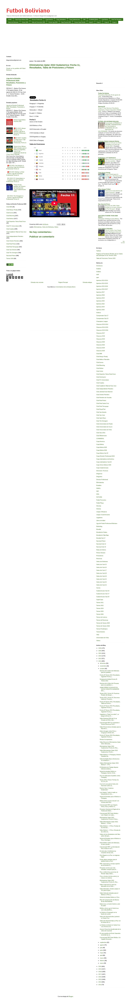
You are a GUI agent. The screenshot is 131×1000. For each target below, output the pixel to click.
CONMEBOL (100, 438)
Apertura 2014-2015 (102, 283)
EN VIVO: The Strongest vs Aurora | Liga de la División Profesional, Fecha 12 (14, 197)
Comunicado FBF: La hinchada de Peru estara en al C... (110, 847)
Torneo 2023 (99, 608)
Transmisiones (100, 632)
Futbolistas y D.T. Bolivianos (107, 157)
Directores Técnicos (102, 470)
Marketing (99, 526)
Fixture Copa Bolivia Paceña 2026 (19, 120)
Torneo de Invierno (101, 617)
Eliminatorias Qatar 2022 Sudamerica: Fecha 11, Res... (109, 881)
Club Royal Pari (100, 409)
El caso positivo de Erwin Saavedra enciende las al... (110, 934)
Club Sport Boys (101, 418)
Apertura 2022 (100, 304)
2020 (100, 966)
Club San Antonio (11, 249)
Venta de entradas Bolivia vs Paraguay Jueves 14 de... (108, 772)
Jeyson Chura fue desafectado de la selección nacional (110, 929)
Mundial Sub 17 (100, 538)
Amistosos (99, 265)
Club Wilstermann (101, 435)
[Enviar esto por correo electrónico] (58, 224)
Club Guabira (10, 229)
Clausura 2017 (100, 333)
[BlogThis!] (59, 224)
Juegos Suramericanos (103, 514)
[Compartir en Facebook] (63, 224)
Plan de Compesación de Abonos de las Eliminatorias (109, 900)
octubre (102, 668)
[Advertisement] (59, 38)
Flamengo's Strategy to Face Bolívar (108, 218)
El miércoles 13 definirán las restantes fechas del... (108, 851)
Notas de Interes (101, 550)
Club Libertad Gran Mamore (104, 391)
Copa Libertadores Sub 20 (103, 462)
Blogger (71, 996)
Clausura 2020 (100, 342)
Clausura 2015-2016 (102, 330)
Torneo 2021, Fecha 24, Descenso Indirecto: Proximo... (110, 698)
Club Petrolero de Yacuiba (103, 397)
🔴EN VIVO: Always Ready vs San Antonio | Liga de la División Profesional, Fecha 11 (20, 131)
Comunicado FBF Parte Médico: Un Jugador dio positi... (110, 938)
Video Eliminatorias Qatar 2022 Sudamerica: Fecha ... (109, 751)
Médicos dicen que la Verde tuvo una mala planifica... (109, 909)
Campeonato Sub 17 (102, 315)
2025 (100, 650)
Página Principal (63, 282)
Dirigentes (99, 476)
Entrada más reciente (37, 282)
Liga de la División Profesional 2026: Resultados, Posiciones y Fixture (15, 107)
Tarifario (98, 251)
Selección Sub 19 (101, 579)
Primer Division (100, 552)
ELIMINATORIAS (93, 19)
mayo (102, 953)
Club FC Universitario (12, 226)
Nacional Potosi (10, 255)
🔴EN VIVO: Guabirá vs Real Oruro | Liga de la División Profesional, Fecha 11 (20, 140)
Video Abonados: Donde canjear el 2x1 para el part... (110, 889)
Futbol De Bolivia (103, 93)
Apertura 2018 (100, 295)
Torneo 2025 (99, 611)
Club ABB (9, 207)
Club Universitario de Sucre (104, 427)
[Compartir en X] (61, 224)
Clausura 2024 (100, 347)
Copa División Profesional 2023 (105, 456)
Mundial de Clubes (101, 532)
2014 (100, 982)
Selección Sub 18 (101, 576)
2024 (100, 653)
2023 (100, 656)
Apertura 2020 (100, 301)
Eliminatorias (38, 227)
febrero (102, 960)
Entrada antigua (87, 282)
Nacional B (101, 106)
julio (101, 947)
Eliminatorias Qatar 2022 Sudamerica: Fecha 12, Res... (109, 747)
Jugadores (99, 517)
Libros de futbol (100, 520)
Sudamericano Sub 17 (102, 593)
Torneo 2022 (99, 605)
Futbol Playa (100, 503)
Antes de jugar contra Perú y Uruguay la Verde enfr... (108, 731)
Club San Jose (100, 415)
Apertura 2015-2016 (102, 286)
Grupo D (91, 22)
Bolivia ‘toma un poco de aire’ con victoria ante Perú (109, 801)
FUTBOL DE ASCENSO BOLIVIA (108, 121)
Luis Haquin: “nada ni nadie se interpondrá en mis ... (108, 793)
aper (97, 277)
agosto (102, 945)
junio (101, 950)
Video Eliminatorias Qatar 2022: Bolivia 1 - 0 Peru (109, 822)
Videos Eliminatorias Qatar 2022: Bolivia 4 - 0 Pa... (109, 763)
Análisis (98, 271)
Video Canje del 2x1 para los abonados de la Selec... (108, 885)
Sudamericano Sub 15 (102, 591)
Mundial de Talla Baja (102, 535)
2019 (100, 969)
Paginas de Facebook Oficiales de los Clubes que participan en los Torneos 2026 (109, 254)
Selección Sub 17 (101, 570)
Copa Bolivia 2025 (101, 447)
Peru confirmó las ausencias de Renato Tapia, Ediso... (109, 872)
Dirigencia (99, 473)
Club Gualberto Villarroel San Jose (16, 232)
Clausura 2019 (100, 339)
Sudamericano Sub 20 (102, 596)
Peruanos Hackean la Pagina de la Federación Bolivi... (110, 810)
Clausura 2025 (100, 350)
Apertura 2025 (100, 309)
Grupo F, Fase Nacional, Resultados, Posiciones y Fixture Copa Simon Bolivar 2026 (109, 109)
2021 (100, 661)
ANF (97, 274)
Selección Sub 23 (101, 585)
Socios (98, 588)
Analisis (98, 268)
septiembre (103, 942)
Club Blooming (10, 215)
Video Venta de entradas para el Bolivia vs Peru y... (109, 893)
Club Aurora (9, 212)
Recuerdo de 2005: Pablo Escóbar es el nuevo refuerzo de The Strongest (113, 207)
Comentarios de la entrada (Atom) (65, 287)
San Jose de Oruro (104, 204)
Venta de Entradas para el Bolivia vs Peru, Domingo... (110, 839)
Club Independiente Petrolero (14, 236)
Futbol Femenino (101, 500)
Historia (98, 509)
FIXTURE (99, 497)
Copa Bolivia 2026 (101, 450)
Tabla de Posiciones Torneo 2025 (105, 258)
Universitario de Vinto (102, 637)
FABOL (98, 488)
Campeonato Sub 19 (102, 318)
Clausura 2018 (100, 336)
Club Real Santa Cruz (102, 403)
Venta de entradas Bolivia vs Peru (109, 897)
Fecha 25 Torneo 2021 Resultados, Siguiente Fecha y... (110, 675)
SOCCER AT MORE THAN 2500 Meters (108, 216)
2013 (100, 984)
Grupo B (107, 22)
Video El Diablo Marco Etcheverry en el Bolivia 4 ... (109, 759)
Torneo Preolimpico (101, 629)
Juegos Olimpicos (101, 511)
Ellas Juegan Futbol (104, 189)
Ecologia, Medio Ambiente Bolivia (108, 141)
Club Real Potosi (11, 244)
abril (101, 955)
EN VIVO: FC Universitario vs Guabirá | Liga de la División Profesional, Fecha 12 (15, 180)
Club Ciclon (99, 371)
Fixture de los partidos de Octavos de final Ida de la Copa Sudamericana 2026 (20, 188)
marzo (102, 958)
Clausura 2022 (100, 345)
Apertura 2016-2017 (102, 289)
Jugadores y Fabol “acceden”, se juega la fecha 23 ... (109, 715)
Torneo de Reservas (102, 620)
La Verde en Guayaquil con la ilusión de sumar (108, 913)
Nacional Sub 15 (101, 547)
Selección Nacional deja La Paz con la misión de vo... (110, 921)
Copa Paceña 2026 (66, 22)
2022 (100, 658)
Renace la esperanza (106, 739)
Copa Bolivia (100, 444)
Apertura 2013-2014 (102, 280)
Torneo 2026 (25, 22)
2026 (100, 648)
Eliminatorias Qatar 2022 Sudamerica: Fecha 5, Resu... (109, 818)
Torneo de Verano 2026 (103, 626)
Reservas (99, 558)
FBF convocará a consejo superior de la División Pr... (110, 864)
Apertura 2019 (100, 298)
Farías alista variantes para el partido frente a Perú (108, 860)
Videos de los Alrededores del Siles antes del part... (110, 835)
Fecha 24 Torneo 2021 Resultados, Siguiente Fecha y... (110, 706)
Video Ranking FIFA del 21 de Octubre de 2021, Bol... (108, 719)
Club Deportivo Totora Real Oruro (16, 221)
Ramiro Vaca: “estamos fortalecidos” (107, 788)
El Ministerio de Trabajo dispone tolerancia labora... (109, 768)
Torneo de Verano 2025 (103, 623)
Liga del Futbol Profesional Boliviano (106, 523)
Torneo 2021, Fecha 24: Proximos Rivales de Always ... (109, 694)
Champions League (102, 321)
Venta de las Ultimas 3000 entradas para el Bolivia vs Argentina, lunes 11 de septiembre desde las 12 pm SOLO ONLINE (16, 150)
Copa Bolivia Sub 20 (102, 453)
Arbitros (98, 312)
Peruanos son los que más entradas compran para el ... (108, 868)
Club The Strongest (116, 19)
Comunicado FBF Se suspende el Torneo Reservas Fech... (109, 723)
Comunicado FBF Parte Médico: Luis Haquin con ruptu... (109, 814)
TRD (97, 634)
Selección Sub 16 (101, 567)
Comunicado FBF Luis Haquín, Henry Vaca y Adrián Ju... (109, 805)
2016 (100, 977)
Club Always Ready (12, 209)
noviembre (103, 666)
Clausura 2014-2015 (102, 327)
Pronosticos (99, 555)
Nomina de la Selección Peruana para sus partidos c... (109, 684)
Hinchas (98, 506)
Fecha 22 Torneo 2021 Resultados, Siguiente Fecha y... (110, 736)
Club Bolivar (105, 19)
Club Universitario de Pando (104, 424)
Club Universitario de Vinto (104, 429)
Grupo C (99, 22)
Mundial (98, 529)
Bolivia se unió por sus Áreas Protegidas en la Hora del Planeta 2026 (113, 144)
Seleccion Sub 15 (101, 564)
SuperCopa (99, 599)
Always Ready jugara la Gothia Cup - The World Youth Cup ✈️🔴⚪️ (113, 175)
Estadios (98, 485)
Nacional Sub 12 (101, 544)
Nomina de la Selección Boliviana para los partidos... (109, 671)
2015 (100, 979)
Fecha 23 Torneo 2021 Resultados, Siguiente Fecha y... (110, 710)
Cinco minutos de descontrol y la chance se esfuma (109, 877)
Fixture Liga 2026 (53, 22)
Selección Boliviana (13, 22)
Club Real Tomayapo (12, 246)
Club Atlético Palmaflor (105, 228)
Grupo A (114, 22)
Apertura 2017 (100, 292)
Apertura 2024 (100, 306)
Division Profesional (37, 19)
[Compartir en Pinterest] (64, 224)
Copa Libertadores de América (105, 459)
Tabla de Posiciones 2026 (38, 22)
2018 (100, 971)
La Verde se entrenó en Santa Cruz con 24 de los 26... (110, 925)
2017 (100, 974)
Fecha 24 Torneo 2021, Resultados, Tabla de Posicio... (110, 702)
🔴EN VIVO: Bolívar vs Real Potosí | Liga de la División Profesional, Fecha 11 (15, 173)
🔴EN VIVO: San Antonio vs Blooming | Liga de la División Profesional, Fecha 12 (15, 167)
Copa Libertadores (61, 19)
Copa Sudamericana (74, 19)
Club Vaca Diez (100, 432)
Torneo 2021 (99, 602)
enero (102, 963)
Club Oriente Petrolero (12, 241)
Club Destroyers (101, 377)
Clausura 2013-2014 (102, 324)
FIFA (97, 494)
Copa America (49, 19)
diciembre (103, 663)
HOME (10, 19)
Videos (56, 227)
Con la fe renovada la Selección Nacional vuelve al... (109, 784)
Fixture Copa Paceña (79, 22)
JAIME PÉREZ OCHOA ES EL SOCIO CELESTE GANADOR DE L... (109, 689)
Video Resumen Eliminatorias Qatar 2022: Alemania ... (110, 742)
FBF (84, 19)
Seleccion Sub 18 (101, 573)
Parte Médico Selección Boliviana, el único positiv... (110, 843)
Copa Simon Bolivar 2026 (21, 19)
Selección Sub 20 (101, 582)
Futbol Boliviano (28, 10)
